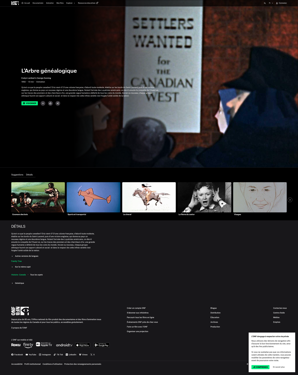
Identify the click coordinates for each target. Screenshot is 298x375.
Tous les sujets (36, 275)
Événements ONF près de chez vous (142, 322)
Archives (214, 322)
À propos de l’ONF (19, 328)
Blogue (213, 308)
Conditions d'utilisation (52, 364)
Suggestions (17, 174)
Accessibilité (16, 364)
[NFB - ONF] (15, 3)
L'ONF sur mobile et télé (21, 340)
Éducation (214, 317)
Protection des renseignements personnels (82, 364)
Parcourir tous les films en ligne (140, 317)
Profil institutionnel (32, 364)
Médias (276, 317)
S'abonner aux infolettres (138, 313)
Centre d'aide (279, 313)
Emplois (276, 322)
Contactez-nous (280, 308)
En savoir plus (279, 367)
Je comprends (260, 367)
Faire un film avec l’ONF (137, 327)
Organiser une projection (137, 331)
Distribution (215, 313)
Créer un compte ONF (136, 308)
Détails (29, 174)
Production (215, 327)
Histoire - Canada (18, 275)
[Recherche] (264, 3)
